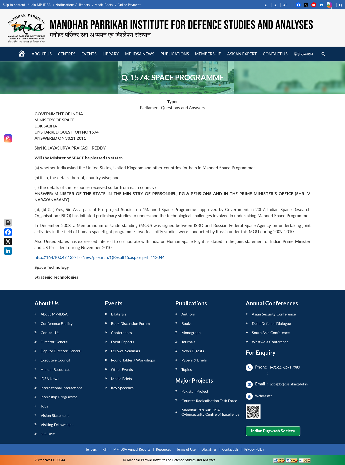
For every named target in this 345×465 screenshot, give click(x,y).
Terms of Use (186, 449)
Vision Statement (55, 415)
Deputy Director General (61, 351)
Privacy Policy (254, 449)
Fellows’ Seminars (125, 351)
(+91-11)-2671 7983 (285, 367)
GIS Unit (48, 433)
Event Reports (122, 341)
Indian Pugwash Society (273, 430)
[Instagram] (8, 138)
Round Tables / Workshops (133, 360)
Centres (66, 53)
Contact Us (50, 332)
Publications (175, 53)
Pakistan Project (194, 391)
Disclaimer (208, 449)
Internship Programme (59, 397)
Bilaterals (118, 314)
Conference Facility (57, 323)
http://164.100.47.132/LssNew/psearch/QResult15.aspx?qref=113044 (99, 257)
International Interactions (61, 387)
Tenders (91, 449)
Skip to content (14, 5)
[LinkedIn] (8, 251)
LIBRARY (111, 53)
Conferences (121, 332)
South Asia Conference (271, 332)
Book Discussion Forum (130, 323)
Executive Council (55, 360)
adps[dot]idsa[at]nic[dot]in (289, 384)
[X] (8, 241)
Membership (208, 53)
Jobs (44, 406)
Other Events (122, 369)
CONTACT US (275, 53)
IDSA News (50, 378)
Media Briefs (104, 5)
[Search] (323, 54)
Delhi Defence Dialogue (271, 323)
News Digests (192, 351)
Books (186, 323)
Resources (163, 449)
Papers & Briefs (194, 360)
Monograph (191, 332)
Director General (54, 341)
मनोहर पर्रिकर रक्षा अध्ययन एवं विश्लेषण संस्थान (100, 34)
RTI (105, 449)
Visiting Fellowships (57, 424)
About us (42, 53)
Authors (188, 314)
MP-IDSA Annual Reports (131, 449)
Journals (188, 341)
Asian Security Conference (274, 314)
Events (88, 53)
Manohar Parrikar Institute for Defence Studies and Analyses (181, 25)
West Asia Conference (270, 341)
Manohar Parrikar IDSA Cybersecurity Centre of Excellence (210, 411)
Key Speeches (122, 387)
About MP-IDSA (54, 314)
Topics (186, 369)
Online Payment (129, 5)
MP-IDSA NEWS (139, 53)
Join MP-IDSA (40, 5)
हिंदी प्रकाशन (303, 53)
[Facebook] (8, 232)
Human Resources (55, 369)
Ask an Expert (242, 53)
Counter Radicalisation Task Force (209, 400)
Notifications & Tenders (72, 5)
